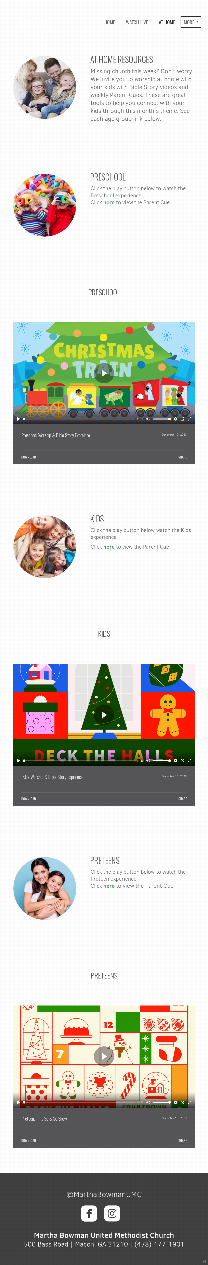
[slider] (79, 419)
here (108, 202)
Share (182, 457)
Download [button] (28, 457)
